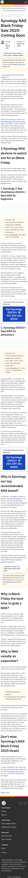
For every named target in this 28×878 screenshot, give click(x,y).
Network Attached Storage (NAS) (12, 15)
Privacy (4, 852)
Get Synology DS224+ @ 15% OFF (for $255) (14, 314)
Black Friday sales (17, 771)
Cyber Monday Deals (12, 15)
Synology (17, 16)
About (4, 848)
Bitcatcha (3, 15)
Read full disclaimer (7, 870)
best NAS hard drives (12, 582)
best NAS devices (15, 499)
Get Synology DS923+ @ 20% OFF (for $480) (14, 462)
